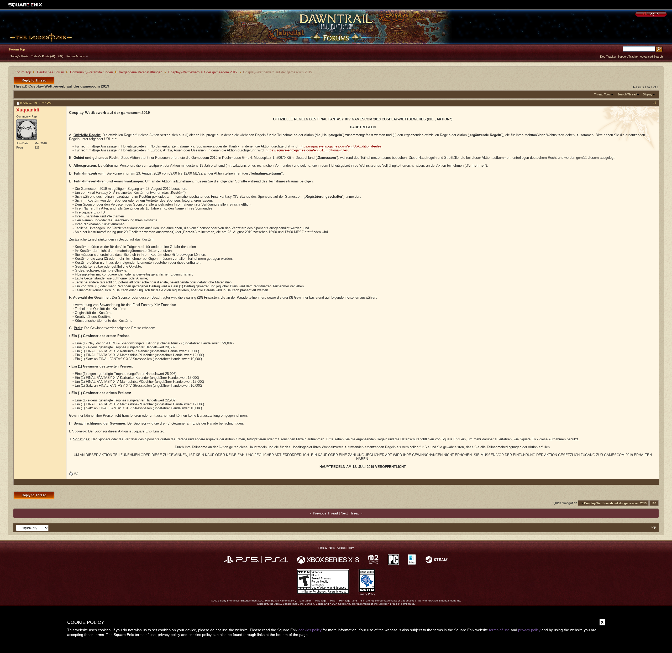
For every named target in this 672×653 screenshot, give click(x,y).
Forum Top (17, 49)
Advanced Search (651, 56)
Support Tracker (628, 56)
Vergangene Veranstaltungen (140, 72)
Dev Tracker (608, 56)
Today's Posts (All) (43, 56)
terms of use (499, 630)
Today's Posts (19, 56)
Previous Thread (325, 513)
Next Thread (350, 513)
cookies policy (310, 630)
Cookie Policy (345, 547)
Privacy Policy (326, 547)
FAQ (61, 56)
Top (654, 503)
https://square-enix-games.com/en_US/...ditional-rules (340, 146)
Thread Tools (602, 94)
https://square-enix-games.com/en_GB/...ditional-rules (307, 150)
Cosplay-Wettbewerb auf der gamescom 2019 (202, 72)
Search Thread (627, 94)
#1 (654, 103)
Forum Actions (75, 56)
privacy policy (529, 630)
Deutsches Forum (50, 72)
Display (647, 94)
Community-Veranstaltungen (91, 72)
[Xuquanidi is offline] (26, 129)
